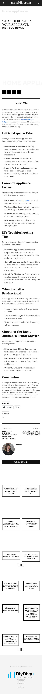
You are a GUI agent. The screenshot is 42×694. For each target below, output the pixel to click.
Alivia (19, 445)
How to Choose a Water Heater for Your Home (31, 556)
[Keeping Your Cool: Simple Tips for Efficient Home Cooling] (11, 476)
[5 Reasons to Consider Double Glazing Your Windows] (31, 509)
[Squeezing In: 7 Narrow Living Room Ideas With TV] (10, 600)
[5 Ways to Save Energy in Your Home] (11, 543)
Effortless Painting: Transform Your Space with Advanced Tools (9, 434)
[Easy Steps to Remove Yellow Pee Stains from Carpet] (31, 630)
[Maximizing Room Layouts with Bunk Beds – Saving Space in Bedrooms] (10, 577)
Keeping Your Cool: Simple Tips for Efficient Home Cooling (11, 490)
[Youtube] (24, 662)
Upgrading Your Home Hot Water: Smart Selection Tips (31, 490)
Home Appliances (15, 11)
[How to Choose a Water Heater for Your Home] (31, 543)
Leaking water (24, 200)
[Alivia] (8, 449)
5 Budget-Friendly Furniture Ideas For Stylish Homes (31, 433)
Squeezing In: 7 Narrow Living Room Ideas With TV (10, 608)
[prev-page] (19, 565)
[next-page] (22, 565)
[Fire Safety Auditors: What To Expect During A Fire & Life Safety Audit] (11, 509)
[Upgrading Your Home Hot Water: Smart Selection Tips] (31, 476)
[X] (9, 92)
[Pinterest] (14, 92)
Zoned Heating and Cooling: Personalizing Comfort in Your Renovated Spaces (10, 640)
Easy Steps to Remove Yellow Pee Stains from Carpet (31, 638)
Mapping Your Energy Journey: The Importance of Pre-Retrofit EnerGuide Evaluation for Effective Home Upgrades (31, 612)
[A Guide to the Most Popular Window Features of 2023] (31, 577)
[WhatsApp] (19, 92)
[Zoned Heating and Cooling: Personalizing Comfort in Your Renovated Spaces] (10, 630)
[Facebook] (4, 92)
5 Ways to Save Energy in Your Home (11, 555)
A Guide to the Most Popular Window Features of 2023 (31, 586)
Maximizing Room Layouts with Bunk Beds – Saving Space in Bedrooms (10, 586)
